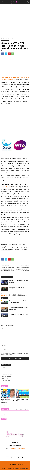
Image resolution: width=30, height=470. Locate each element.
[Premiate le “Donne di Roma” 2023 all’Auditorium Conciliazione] (4, 289)
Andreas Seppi (8, 244)
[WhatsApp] (12, 53)
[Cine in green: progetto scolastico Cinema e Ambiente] (4, 302)
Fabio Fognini (4, 246)
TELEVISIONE (5, 378)
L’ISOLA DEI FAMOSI (6, 380)
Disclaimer (9, 464)
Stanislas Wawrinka (5, 251)
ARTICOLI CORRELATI (7, 277)
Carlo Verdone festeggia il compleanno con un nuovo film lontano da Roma (22, 269)
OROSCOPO (5, 372)
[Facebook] (2, 53)
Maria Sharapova (5, 247)
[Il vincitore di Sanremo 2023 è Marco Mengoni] (4, 282)
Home (2, 38)
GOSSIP (4, 370)
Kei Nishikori (18, 246)
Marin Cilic (12, 247)
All (16, 409)
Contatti (7, 463)
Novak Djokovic (24, 247)
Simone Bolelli (24, 249)
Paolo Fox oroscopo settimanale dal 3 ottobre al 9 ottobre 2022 (7, 401)
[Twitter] (6, 53)
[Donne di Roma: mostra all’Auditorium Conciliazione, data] (4, 296)
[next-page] (4, 321)
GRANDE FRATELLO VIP (7, 376)
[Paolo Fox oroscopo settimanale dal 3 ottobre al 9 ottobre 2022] (8, 393)
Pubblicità (14, 464)
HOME (3, 367)
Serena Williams (17, 249)
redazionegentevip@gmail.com (17, 448)
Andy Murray (14, 244)
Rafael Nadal (4, 249)
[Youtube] (22, 457)
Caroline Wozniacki (22, 244)
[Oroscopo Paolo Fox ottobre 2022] (22, 393)
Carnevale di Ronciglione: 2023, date (18, 314)
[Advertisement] (15, 21)
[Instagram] (11, 457)
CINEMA (20, 409)
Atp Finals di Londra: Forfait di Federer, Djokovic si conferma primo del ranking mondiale (7, 270)
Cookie (17, 468)
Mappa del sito (18, 463)
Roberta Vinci (10, 249)
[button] (2, 2)
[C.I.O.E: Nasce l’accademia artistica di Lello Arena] (4, 309)
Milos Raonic (17, 247)
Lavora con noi (20, 464)
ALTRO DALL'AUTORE (18, 277)
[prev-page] (2, 321)
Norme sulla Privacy (24, 468)
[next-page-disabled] (4, 414)
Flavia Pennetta (11, 246)
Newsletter (25, 463)
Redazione (4, 50)
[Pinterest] (9, 53)
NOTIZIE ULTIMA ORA (9, 38)
